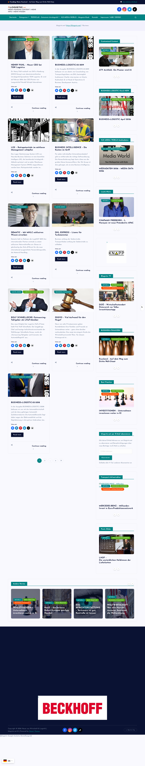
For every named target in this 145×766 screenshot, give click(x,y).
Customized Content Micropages (115, 53)
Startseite (13, 17)
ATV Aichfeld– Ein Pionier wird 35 (115, 70)
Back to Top (131, 730)
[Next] (118, 76)
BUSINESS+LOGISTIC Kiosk (121, 99)
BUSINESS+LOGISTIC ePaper (65, 39)
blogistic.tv (117, 285)
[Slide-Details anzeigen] (116, 252)
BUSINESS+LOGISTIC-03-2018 (25, 403)
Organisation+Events (120, 538)
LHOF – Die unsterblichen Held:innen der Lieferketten (115, 560)
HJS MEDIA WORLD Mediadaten (114, 149)
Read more (17, 97)
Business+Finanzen (63, 292)
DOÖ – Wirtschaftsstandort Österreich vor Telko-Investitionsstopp (112, 307)
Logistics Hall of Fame (33, 292)
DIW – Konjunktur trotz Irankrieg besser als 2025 (119, 610)
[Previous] (114, 76)
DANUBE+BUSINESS (18, 39)
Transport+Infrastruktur (113, 288)
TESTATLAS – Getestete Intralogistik (44, 17)
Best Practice (61, 122)
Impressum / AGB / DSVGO (111, 17)
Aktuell (106, 50)
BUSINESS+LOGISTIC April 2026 (115, 119)
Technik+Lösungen (19, 122)
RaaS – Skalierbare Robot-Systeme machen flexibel (25, 610)
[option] (116, 60)
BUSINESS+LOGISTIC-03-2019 (69, 65)
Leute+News (33, 39)
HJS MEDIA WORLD (130, 2)
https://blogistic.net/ (73, 25)
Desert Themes (34, 731)
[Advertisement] (67, 663)
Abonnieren (105, 457)
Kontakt (95, 17)
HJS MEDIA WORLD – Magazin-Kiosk (75, 17)
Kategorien (23, 17)
